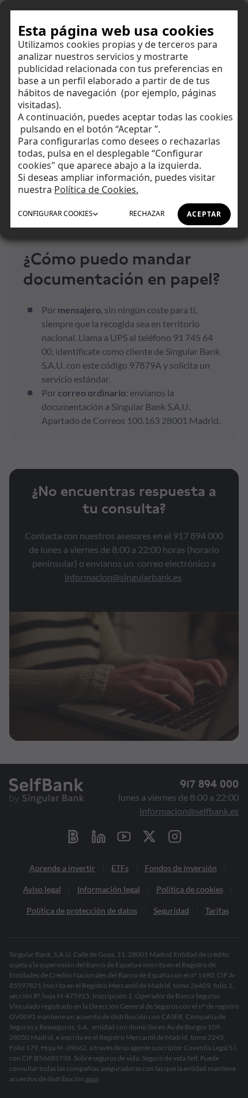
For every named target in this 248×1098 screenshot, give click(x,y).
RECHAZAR (146, 213)
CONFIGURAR (55, 213)
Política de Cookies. (96, 189)
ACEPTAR (204, 214)
